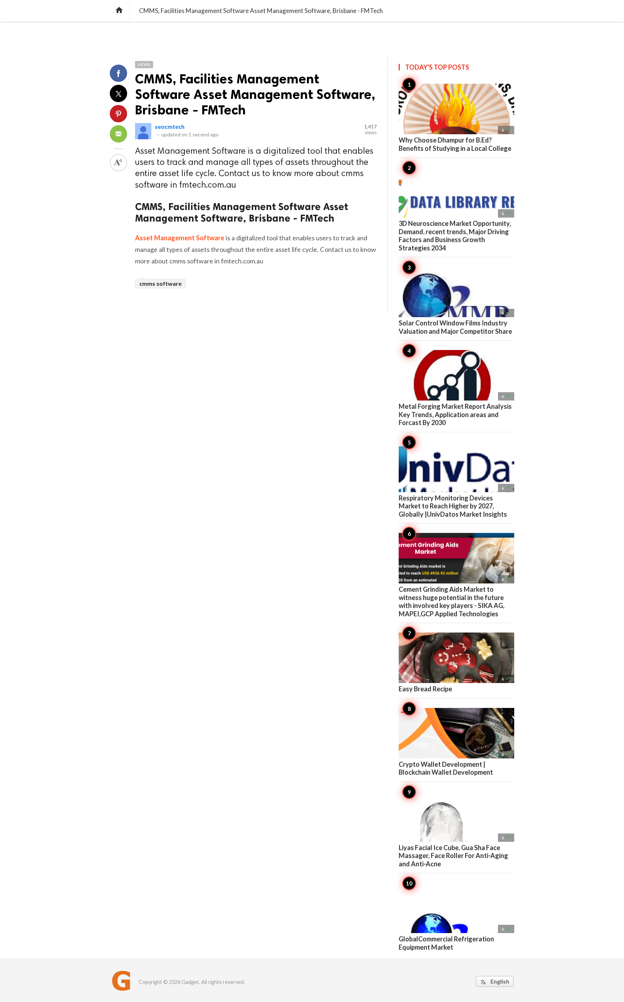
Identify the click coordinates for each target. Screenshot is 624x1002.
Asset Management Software (179, 238)
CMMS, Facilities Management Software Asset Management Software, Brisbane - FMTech (255, 94)
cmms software (160, 283)
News (144, 64)
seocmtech (170, 126)
